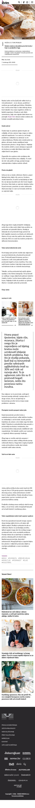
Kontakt (5, 741)
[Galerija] (17, 21)
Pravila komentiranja (9, 725)
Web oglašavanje (8, 731)
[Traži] (19, 2)
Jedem (3, 44)
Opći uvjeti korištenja (9, 745)
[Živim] (5, 2)
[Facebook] (23, 2)
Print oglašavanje (8, 735)
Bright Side (12, 117)
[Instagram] (27, 2)
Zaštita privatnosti (8, 728)
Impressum (5, 738)
